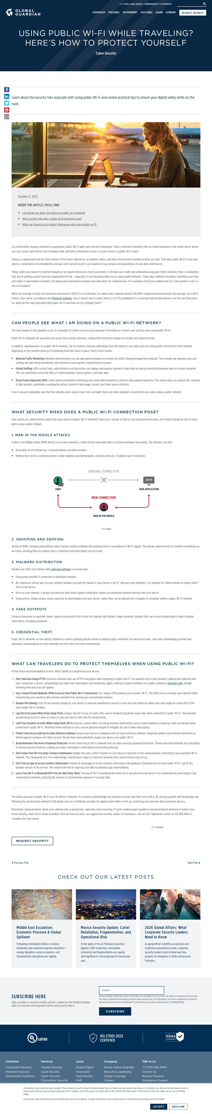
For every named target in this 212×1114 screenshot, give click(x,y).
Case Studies (84, 1076)
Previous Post (20, 862)
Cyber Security (106, 53)
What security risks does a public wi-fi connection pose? (52, 218)
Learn (159, 12)
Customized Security (54, 1080)
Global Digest (85, 1067)
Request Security (193, 13)
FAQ (79, 1080)
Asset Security (50, 1072)
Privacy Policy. (178, 1002)
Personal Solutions (18, 1072)
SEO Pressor (159, 827)
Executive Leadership (118, 1072)
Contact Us (149, 1072)
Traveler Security (51, 1067)
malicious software (61, 569)
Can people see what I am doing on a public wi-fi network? (53, 213)
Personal (114, 12)
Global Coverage (115, 1076)
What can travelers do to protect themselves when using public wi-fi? (59, 224)
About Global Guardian (119, 1067)
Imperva (108, 529)
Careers (109, 1080)
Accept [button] (158, 1106)
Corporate (98, 12)
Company (171, 12)
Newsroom (83, 1072)
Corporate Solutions (19, 1067)
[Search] (204, 4)
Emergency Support (158, 4)
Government (130, 12)
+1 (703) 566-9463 (130, 4)
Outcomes (147, 12)
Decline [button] (178, 1106)
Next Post (193, 862)
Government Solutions (20, 1076)
